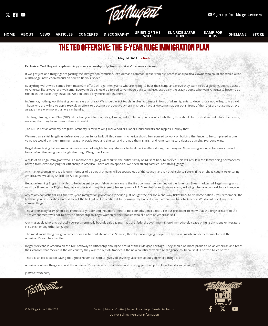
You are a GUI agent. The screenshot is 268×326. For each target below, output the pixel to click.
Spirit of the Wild (147, 34)
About (27, 34)
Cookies (119, 309)
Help (147, 309)
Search (156, 309)
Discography (116, 34)
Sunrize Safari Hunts (182, 34)
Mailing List (168, 309)
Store (258, 34)
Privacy (109, 309)
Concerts (88, 34)
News (44, 34)
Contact (98, 309)
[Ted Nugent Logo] (134, 15)
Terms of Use (134, 309)
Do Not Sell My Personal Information (134, 314)
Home (9, 34)
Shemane (238, 34)
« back (145, 58)
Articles (64, 34)
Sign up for (237, 14)
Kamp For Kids (213, 34)
